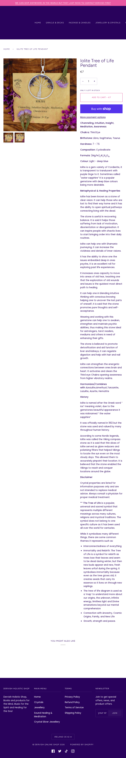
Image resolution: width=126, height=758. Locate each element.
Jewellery (39, 707)
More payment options (93, 117)
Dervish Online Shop (47, 744)
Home (6, 49)
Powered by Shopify (82, 744)
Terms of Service (74, 707)
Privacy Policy (72, 696)
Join (114, 713)
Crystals (38, 702)
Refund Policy (72, 702)
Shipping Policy (73, 713)
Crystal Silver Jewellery (47, 721)
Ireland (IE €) (62, 737)
